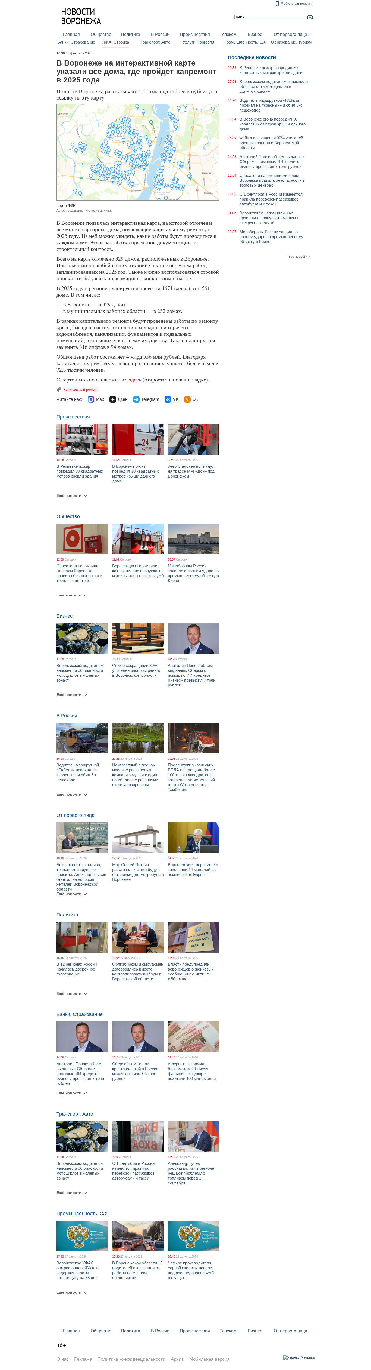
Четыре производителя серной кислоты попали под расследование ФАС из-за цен (191, 1270)
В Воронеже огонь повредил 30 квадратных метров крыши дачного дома (135, 473)
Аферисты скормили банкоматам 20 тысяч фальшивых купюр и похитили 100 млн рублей (192, 1071)
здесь (135, 379)
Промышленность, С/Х (245, 42)
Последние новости (252, 57)
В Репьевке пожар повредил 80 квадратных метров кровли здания (79, 471)
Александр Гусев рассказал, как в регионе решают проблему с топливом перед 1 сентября (191, 1173)
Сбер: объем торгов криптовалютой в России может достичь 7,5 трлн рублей (135, 1071)
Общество (101, 34)
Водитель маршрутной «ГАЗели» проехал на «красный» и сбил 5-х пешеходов (77, 772)
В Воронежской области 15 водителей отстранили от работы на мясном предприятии (137, 1270)
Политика (130, 34)
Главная (71, 34)
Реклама (83, 1359)
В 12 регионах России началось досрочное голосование (76, 969)
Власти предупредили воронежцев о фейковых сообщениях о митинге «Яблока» (191, 971)
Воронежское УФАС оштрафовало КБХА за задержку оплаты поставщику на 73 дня (77, 1270)
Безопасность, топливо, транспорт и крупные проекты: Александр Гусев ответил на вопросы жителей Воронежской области (81, 876)
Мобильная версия (296, 3)
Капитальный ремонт (80, 389)
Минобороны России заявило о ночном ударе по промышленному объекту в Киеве (193, 573)
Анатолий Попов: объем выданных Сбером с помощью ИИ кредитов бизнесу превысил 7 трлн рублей (191, 675)
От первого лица (290, 34)
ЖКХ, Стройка (115, 42)
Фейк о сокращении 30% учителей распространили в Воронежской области (136, 670)
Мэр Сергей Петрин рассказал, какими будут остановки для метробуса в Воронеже (138, 872)
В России (160, 34)
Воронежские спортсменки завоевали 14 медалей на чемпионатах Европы (193, 869)
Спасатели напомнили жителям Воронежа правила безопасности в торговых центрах (79, 573)
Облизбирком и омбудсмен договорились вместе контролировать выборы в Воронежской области (137, 971)
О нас (62, 1359)
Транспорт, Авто (155, 42)
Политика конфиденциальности (131, 1359)
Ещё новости (68, 495)
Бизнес (255, 34)
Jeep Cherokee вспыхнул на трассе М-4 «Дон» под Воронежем (191, 471)
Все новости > (299, 256)
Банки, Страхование (76, 42)
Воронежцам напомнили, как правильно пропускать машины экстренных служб (138, 571)
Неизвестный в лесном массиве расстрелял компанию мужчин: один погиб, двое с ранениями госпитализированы (135, 775)
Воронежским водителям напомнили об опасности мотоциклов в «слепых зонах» (79, 672)
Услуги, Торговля (198, 42)
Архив (177, 1359)
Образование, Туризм (291, 42)
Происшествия (195, 34)
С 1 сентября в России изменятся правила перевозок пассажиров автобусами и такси (133, 1170)
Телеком (228, 34)
